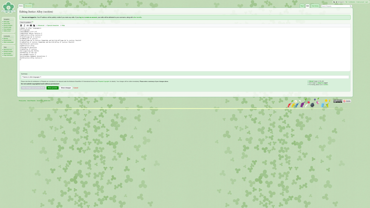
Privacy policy (22, 100)
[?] (32, 22)
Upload (311, 81)
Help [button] (63, 25)
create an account (91, 17)
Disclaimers (40, 100)
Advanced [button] (41, 25)
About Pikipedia (31, 100)
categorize (320, 83)
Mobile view (47, 100)
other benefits (137, 17)
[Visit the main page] (8, 7)
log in (81, 17)
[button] (21, 25)
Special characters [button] (53, 25)
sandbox (325, 84)
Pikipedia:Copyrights (103, 81)
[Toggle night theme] (334, 2)
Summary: (24, 74)
